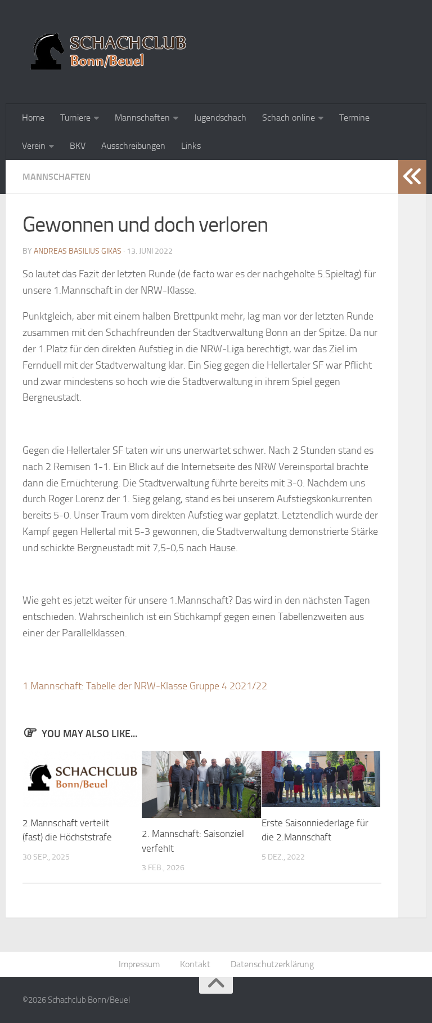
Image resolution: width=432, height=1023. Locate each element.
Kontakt (195, 964)
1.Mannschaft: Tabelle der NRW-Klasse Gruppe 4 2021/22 (144, 686)
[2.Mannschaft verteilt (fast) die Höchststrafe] (81, 779)
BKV (78, 145)
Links (191, 145)
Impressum (139, 964)
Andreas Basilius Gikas (78, 251)
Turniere (75, 117)
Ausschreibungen (133, 145)
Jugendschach (220, 117)
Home (33, 117)
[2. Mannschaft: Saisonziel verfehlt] (201, 784)
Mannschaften (142, 117)
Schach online (288, 117)
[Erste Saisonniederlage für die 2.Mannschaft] (321, 779)
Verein (34, 145)
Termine (354, 117)
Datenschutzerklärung (272, 964)
